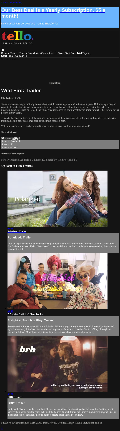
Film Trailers (7, 98)
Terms (46, 422)
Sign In (23, 56)
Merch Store (57, 53)
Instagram (24, 422)
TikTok (33, 422)
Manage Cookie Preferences (80, 422)
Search (14, 53)
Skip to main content (11, 2)
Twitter (15, 422)
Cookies (62, 422)
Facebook (6, 138)
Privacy (54, 422)
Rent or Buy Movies (30, 53)
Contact (45, 53)
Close (52, 83)
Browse (5, 53)
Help (40, 422)
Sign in (86, 53)
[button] (3, 50)
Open (57, 83)
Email (17, 138)
